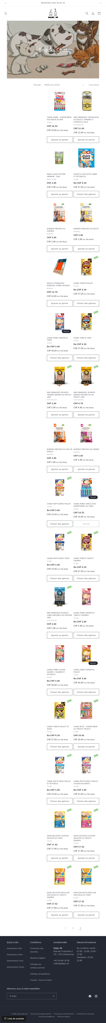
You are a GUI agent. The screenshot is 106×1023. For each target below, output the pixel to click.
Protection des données (36, 950)
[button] (6, 13)
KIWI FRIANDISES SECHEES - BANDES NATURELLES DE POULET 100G (85, 394)
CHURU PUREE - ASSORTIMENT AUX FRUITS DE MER (59, 118)
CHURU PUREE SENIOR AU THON (57, 339)
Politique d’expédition (47, 1017)
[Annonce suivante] (101, 3)
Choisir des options (86, 194)
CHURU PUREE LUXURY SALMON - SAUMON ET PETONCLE (56, 672)
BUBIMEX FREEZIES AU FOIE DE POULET (59, 450)
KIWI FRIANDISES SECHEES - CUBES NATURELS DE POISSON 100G (59, 615)
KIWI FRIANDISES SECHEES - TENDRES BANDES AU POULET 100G (59, 394)
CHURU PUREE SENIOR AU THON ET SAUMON (84, 614)
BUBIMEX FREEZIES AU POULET (86, 229)
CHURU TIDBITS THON (82, 338)
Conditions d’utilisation (85, 1014)
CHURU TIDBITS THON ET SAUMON (84, 559)
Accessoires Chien (15, 954)
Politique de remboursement (37, 966)
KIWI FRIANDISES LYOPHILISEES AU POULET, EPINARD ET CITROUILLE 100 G (86, 119)
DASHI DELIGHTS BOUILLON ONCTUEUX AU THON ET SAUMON (58, 895)
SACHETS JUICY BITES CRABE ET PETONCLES (85, 175)
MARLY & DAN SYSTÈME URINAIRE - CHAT (56, 175)
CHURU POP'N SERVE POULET (59, 504)
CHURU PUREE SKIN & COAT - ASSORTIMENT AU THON (85, 505)
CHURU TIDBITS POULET (83, 283)
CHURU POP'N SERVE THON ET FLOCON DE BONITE (86, 782)
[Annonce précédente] (5, 3)
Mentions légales (37, 958)
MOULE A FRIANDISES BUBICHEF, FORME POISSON (58, 284)
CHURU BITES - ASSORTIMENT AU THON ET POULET (86, 727)
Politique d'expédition (40, 974)
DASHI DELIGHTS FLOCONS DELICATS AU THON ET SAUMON (84, 838)
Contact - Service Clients (41, 980)
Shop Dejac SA (22, 1014)
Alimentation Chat (15, 960)
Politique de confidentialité (64, 1014)
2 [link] (80, 928)
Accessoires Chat (14, 948)
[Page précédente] (66, 928)
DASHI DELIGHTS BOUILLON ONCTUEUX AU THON (85, 894)
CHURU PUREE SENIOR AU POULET (84, 671)
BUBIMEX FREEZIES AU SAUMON (56, 230)
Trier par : (38, 85)
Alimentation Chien (15, 967)
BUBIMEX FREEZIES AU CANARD (86, 449)
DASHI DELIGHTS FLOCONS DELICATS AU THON (58, 837)
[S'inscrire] (53, 996)
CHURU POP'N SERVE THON (58, 558)
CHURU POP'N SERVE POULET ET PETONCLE (59, 782)
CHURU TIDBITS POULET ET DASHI (58, 727)
